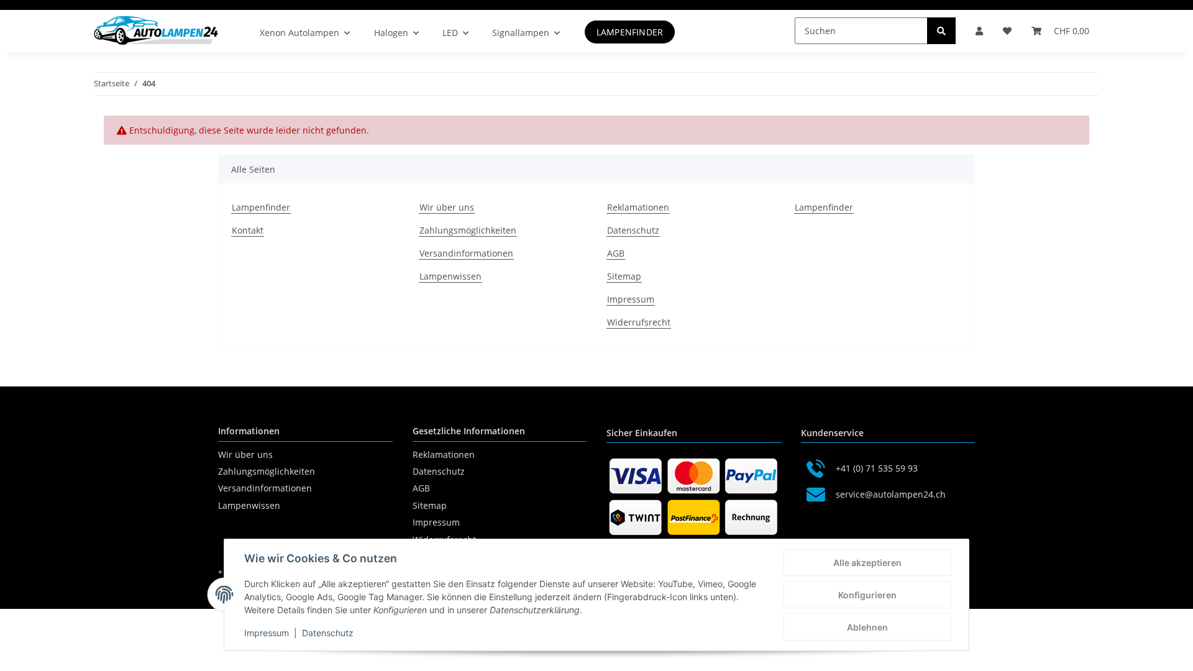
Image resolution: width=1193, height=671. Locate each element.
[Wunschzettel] (1007, 30)
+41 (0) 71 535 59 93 (877, 468)
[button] (979, 30)
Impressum (630, 299)
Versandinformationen (466, 253)
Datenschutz (633, 230)
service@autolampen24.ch (891, 494)
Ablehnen (867, 627)
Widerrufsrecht (638, 322)
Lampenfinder (629, 32)
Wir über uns (446, 207)
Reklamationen (638, 207)
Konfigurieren (867, 595)
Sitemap (624, 276)
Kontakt (247, 230)
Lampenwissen (450, 276)
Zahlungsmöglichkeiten (467, 230)
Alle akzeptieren (867, 562)
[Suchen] (941, 30)
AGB (615, 253)
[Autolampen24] (156, 30)
